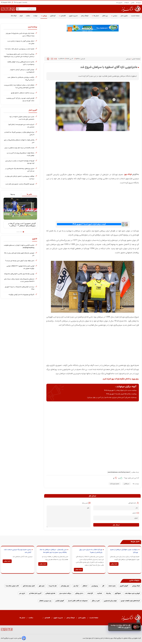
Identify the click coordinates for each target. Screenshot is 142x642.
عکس (132, 3)
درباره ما (138, 3)
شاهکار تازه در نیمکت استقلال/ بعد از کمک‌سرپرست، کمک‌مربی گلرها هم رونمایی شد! (19, 86)
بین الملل (105, 16)
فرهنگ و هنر (84, 16)
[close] (138, 621)
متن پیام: (85, 503)
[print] (48, 58)
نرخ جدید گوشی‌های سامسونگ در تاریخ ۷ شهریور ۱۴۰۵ (19, 288)
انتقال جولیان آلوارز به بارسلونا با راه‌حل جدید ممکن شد (20, 42)
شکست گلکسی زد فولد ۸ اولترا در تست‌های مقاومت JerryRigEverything (19, 246)
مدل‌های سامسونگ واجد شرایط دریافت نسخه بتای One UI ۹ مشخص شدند (19, 280)
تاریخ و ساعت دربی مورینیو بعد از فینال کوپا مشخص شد (21, 125)
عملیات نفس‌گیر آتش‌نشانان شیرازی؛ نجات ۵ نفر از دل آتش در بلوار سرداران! (111, 397)
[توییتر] (2, 9)
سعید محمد (112, 586)
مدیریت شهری (73, 16)
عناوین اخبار (124, 16)
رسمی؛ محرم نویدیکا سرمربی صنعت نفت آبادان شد (17, 551)
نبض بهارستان (65, 586)
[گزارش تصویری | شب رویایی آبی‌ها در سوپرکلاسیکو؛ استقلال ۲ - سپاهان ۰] (20, 209)
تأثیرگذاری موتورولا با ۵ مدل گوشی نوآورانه (21, 294)
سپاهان (126, 484)
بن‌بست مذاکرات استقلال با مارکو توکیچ (22, 93)
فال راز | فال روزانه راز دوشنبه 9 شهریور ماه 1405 (120, 626)
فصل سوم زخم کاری (29, 586)
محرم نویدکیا (114, 484)
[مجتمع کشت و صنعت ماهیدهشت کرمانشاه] (92, 28)
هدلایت (99, 593)
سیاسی (115, 16)
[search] (18, 9)
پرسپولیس (94, 586)
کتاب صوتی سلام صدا (12, 586)
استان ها (96, 16)
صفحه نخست (135, 16)
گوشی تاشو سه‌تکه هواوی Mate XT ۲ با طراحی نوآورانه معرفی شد (20, 267)
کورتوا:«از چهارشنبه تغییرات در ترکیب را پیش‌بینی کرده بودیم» (19, 162)
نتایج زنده (119, 3)
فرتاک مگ (13, 16)
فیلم (21, 16)
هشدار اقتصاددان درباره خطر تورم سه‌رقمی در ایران (19, 148)
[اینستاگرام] (6, 9)
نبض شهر (41, 586)
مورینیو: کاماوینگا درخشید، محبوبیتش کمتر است (19, 184)
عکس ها (29, 194)
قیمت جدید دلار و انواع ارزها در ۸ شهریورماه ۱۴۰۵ (119, 390)
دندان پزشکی (79, 593)
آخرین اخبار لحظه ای (35, 593)
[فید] (13, 9)
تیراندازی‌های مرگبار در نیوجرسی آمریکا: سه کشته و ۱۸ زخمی (19, 133)
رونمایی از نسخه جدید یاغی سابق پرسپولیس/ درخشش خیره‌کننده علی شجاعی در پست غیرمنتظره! (19, 55)
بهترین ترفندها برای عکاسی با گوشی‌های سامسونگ (19, 274)
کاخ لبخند (90, 593)
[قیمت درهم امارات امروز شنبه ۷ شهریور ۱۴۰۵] (124, 224)
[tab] (28, 194)
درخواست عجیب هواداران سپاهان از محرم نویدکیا (124, 551)
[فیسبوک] (9, 9)
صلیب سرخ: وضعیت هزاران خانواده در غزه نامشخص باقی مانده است (22, 118)
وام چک (108, 593)
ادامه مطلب (114, 564)
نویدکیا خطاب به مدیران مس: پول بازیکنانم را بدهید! (90, 551)
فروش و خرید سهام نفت (132, 593)
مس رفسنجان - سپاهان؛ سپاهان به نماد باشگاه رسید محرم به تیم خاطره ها (53, 551)
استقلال (85, 586)
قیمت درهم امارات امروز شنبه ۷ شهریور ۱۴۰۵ (89, 224)
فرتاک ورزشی (136, 586)
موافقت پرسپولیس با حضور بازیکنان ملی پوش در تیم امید (19, 177)
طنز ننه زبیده (53, 586)
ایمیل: (134, 513)
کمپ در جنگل (96, 601)
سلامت (28, 16)
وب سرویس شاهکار (45, 601)
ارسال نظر (116, 525)
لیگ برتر (75, 586)
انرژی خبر (22, 593)
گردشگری (52, 16)
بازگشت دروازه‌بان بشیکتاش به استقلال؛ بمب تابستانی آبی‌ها (21, 78)
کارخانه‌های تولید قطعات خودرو (130, 601)
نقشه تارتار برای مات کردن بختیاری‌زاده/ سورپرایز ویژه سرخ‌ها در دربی (20, 34)
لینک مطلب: (135, 472)
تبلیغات (126, 3)
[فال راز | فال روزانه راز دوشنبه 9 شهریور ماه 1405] (136, 627)
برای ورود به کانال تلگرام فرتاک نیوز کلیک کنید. (120, 379)
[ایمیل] (52, 58)
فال (103, 586)
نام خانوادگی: (132, 503)
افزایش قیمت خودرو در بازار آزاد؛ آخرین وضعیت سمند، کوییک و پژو (20, 99)
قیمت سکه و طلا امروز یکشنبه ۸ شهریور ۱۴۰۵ (120, 394)
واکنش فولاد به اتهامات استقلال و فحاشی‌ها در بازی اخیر (19, 141)
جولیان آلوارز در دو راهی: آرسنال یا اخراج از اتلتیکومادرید (22, 71)
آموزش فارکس (59, 601)
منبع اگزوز (118, 593)
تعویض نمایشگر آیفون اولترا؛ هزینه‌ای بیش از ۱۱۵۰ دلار (19, 254)
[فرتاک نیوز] (130, 12)
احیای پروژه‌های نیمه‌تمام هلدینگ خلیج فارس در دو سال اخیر (19, 170)
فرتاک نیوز (128, 174)
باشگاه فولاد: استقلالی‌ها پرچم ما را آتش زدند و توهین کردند (20, 154)
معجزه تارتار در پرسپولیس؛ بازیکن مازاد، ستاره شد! (19, 49)
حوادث (35, 16)
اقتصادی (63, 16)
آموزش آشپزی (124, 586)
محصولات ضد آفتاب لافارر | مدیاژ (78, 601)
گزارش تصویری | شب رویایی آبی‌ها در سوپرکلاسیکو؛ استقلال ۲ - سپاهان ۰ (22, 224)
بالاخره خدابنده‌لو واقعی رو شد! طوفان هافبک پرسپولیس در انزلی (20, 63)
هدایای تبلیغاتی (50, 593)
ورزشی (44, 16)
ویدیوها (13, 194)
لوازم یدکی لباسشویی (110, 601)
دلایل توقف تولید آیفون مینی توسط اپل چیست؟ (19, 261)
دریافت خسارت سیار (65, 593)
